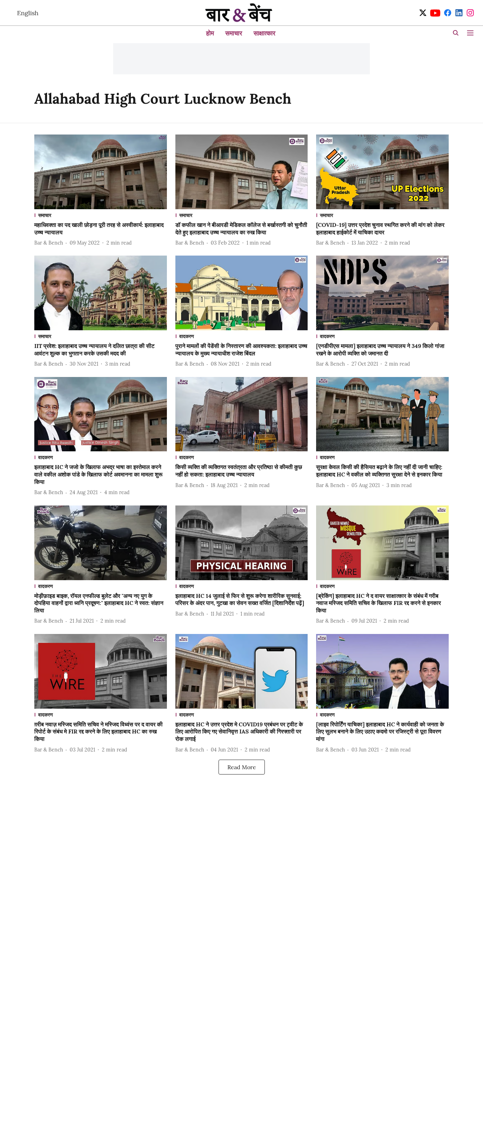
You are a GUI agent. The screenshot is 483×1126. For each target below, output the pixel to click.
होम (210, 33)
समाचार (233, 33)
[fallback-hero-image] (100, 172)
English (28, 13)
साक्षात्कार (264, 33)
